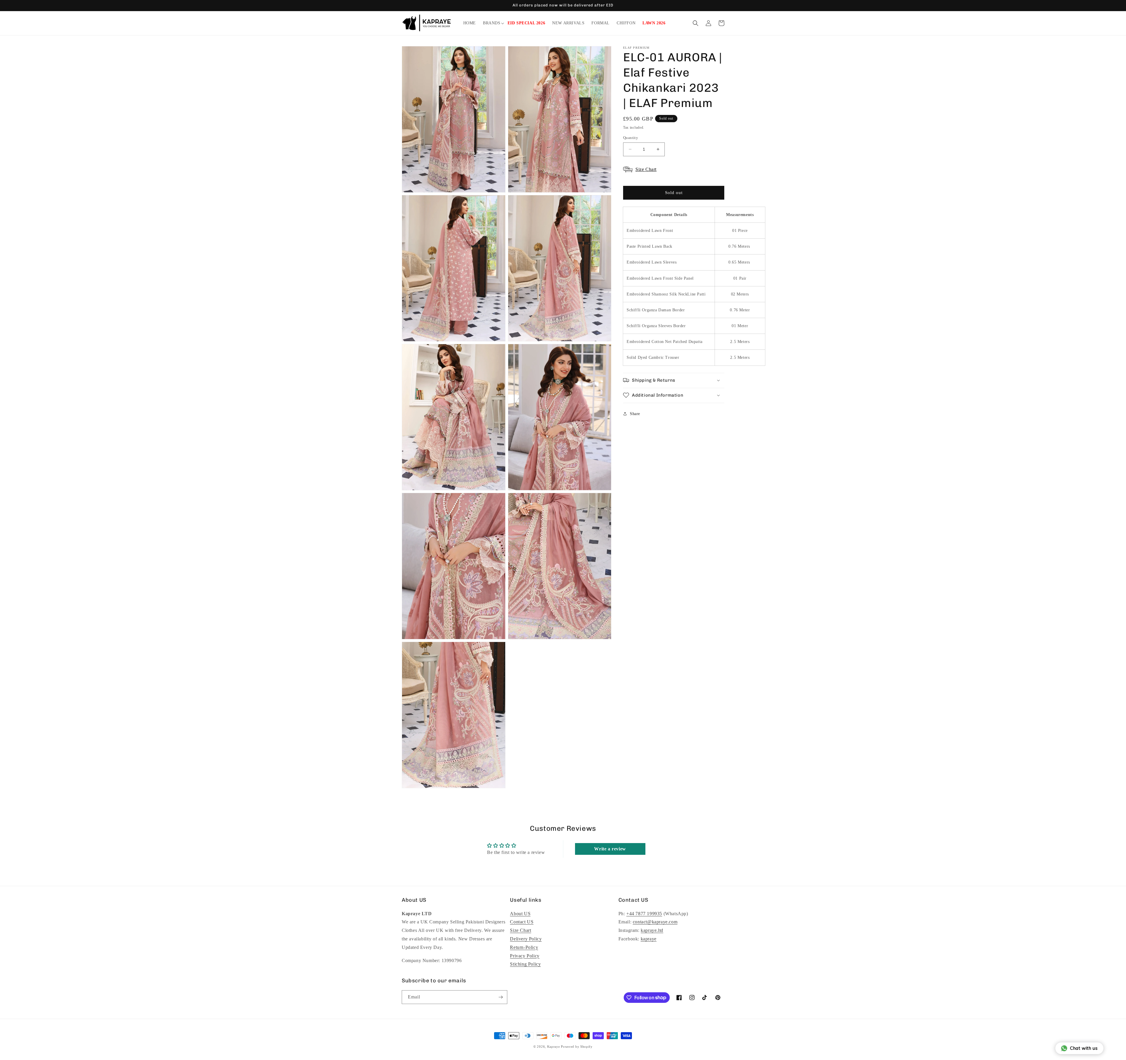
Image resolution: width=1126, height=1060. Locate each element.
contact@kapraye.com (655, 921)
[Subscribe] (500, 997)
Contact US (521, 921)
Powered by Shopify (577, 1046)
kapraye (649, 938)
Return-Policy (524, 947)
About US (520, 913)
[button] (492, 23)
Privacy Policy (524, 955)
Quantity (630, 137)
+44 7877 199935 (644, 913)
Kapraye (553, 1046)
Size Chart (520, 930)
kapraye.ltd (652, 930)
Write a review (610, 848)
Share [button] (635, 414)
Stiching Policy (525, 964)
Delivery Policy (526, 938)
